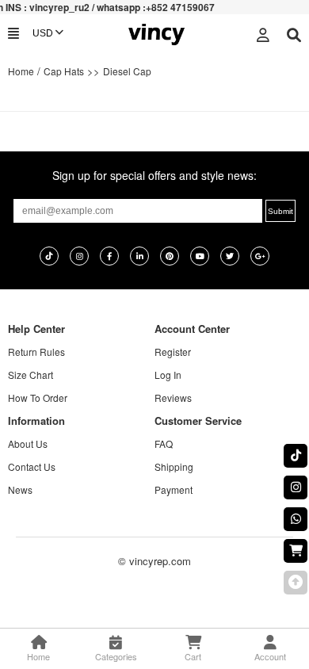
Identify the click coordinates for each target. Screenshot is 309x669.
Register (172, 351)
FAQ (163, 443)
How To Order (37, 397)
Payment (173, 489)
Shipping (173, 466)
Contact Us (31, 466)
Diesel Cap (127, 71)
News (20, 489)
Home (21, 71)
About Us (28, 443)
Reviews (173, 397)
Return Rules (36, 351)
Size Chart (30, 374)
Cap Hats (64, 71)
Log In (167, 374)
